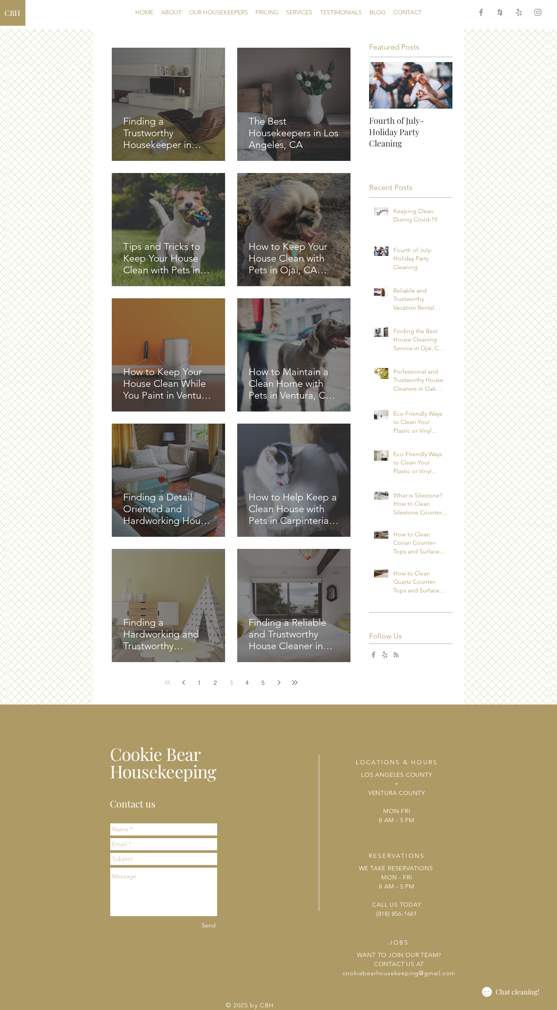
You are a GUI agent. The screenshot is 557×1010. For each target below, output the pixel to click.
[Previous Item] (381, 85)
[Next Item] (440, 85)
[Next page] (279, 682)
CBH (12, 13)
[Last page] (295, 682)
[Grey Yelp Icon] (519, 12)
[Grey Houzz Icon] (500, 12)
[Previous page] (183, 682)
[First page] (167, 682)
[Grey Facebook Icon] (481, 12)
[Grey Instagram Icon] (538, 12)
